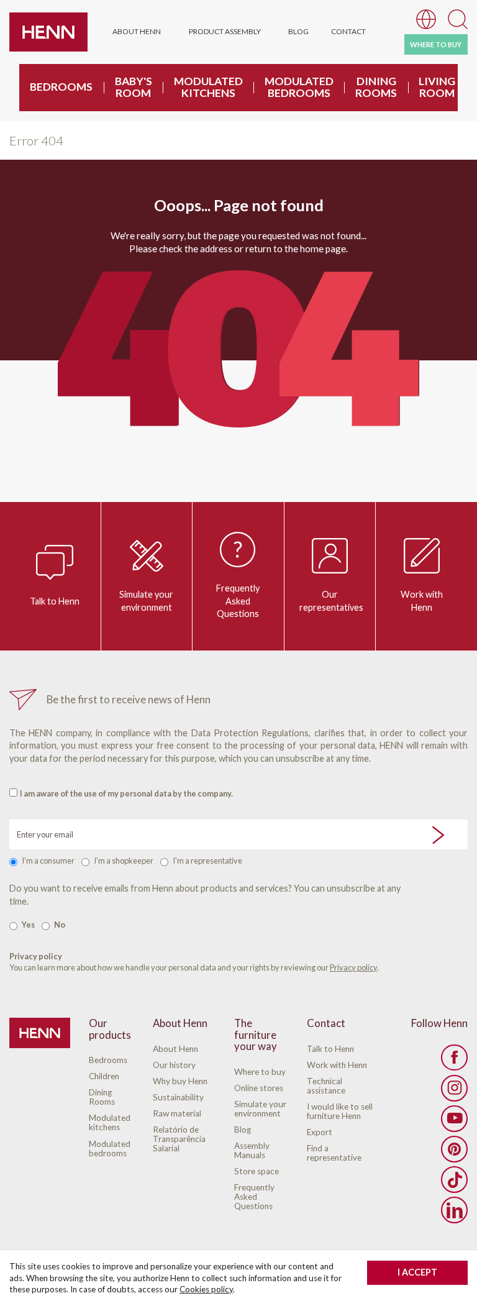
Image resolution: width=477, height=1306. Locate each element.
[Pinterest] (454, 1149)
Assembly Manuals (252, 1150)
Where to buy (260, 1072)
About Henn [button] (136, 31)
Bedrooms (108, 1060)
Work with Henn (422, 601)
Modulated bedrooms (109, 1148)
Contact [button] (348, 31)
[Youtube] (454, 1118)
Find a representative (334, 1153)
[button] (458, 18)
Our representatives (331, 601)
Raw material (177, 1113)
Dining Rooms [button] (376, 87)
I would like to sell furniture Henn (340, 1111)
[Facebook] (454, 1057)
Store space (256, 1171)
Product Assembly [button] (225, 31)
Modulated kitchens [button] (208, 87)
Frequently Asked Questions (238, 601)
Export (319, 1132)
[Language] (426, 18)
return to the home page (295, 248)
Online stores (258, 1088)
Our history (174, 1065)
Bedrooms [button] (61, 86)
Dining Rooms (102, 1097)
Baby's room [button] (133, 87)
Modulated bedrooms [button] (299, 87)
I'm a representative (207, 860)
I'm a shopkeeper (123, 860)
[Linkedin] (454, 1210)
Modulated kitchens (109, 1122)
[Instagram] (454, 1088)
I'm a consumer (48, 860)
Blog (298, 31)
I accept (417, 1272)
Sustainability (178, 1097)
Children (104, 1076)
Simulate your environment (146, 601)
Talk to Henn (55, 601)
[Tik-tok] (454, 1179)
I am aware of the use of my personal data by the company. (126, 793)
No (59, 924)
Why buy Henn (180, 1081)
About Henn (175, 1049)
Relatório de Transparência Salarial (179, 1139)
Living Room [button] (437, 87)
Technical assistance (326, 1086)
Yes (28, 924)
